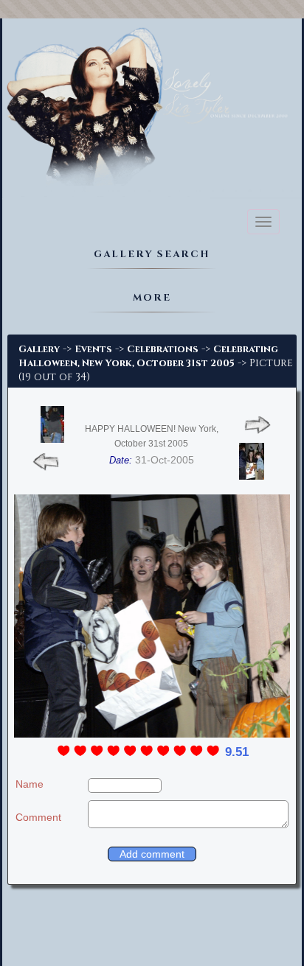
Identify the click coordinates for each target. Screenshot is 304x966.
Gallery (39, 349)
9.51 (237, 752)
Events (93, 349)
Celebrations (162, 349)
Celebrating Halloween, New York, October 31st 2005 (148, 356)
